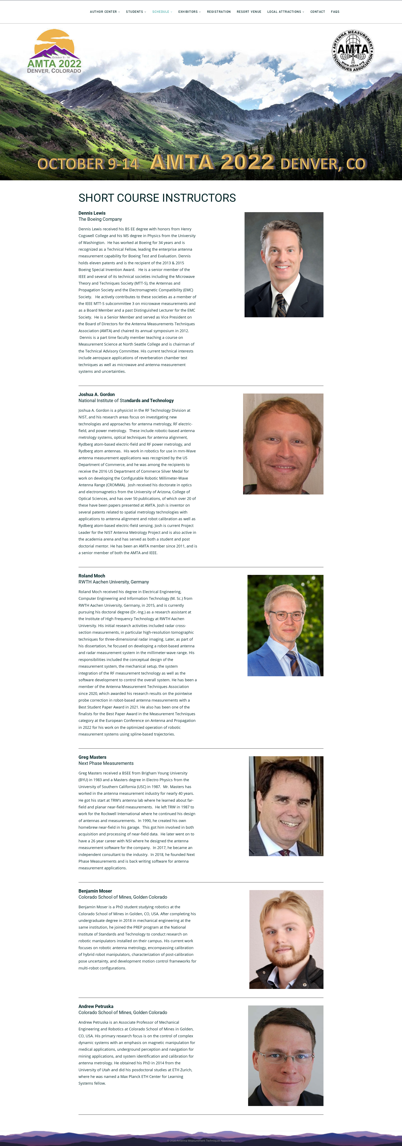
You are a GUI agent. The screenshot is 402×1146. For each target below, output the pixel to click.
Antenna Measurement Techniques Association (206, 1140)
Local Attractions (284, 11)
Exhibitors (188, 11)
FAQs (335, 11)
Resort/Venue (249, 11)
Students (134, 11)
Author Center (103, 11)
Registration (219, 11)
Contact (318, 11)
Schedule (160, 11)
